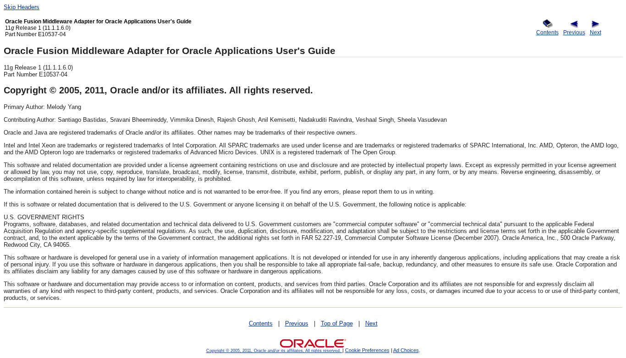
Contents (547, 32)
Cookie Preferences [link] (367, 350)
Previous (574, 32)
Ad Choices (406, 350)
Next (595, 32)
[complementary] (367, 350)
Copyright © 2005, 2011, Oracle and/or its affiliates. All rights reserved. (274, 350)
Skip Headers (21, 7)
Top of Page (337, 323)
